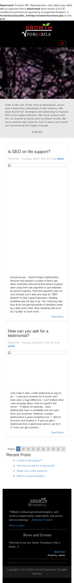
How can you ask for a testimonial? (36, 465)
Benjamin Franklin (42, 519)
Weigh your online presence (32, 470)
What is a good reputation (31, 476)
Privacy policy (17, 525)
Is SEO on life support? (29, 460)
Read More (57, 316)
